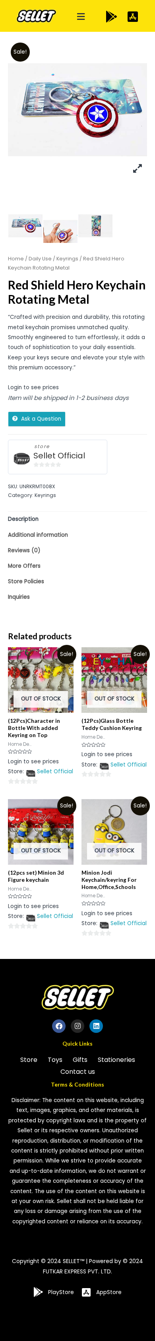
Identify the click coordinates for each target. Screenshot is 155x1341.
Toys (55, 1059)
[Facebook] (59, 1026)
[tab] (77, 519)
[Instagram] (77, 1026)
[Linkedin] (96, 1026)
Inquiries (19, 597)
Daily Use (40, 258)
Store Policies (26, 581)
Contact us (77, 1071)
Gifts (80, 1059)
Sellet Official (59, 456)
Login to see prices (33, 387)
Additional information (38, 535)
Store (28, 1059)
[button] (81, 16)
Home (16, 258)
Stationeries (116, 1059)
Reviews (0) (24, 550)
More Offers (24, 566)
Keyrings (67, 258)
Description (23, 519)
